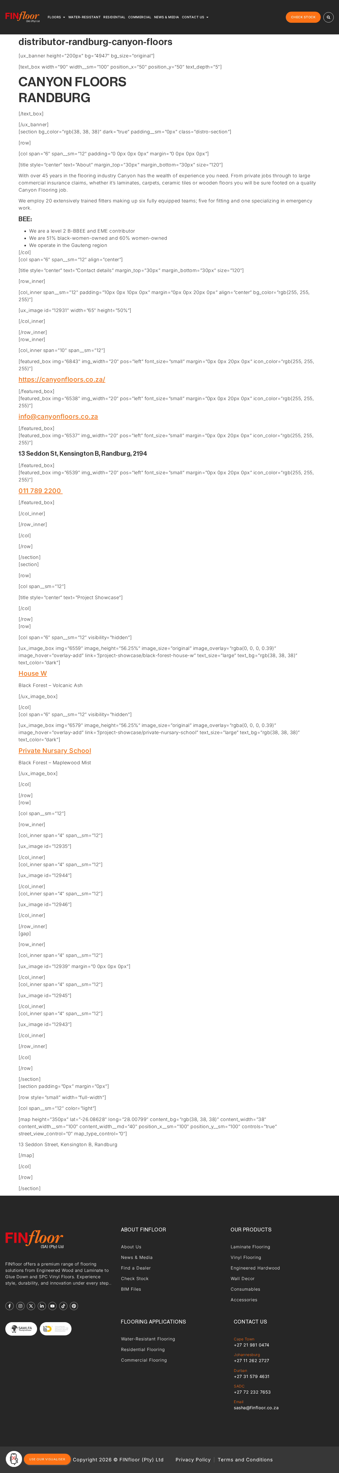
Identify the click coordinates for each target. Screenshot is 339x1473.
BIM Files (131, 1289)
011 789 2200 (41, 491)
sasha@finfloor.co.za (256, 1407)
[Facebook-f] (9, 1306)
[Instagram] (20, 1306)
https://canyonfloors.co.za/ (62, 379)
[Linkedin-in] (42, 1306)
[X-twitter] (31, 1306)
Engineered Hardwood (255, 1268)
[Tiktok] (63, 1306)
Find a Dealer (136, 1268)
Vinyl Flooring (246, 1257)
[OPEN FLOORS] (64, 17)
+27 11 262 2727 (251, 1360)
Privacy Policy (193, 1459)
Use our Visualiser (47, 1459)
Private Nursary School (55, 750)
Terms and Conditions (245, 1459)
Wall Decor (243, 1278)
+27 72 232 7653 (252, 1392)
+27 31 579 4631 (252, 1376)
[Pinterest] (74, 1306)
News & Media (137, 1257)
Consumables (245, 1289)
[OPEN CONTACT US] (207, 17)
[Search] (328, 17)
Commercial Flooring (144, 1360)
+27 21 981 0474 (251, 1345)
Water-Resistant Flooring (148, 1338)
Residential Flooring (143, 1349)
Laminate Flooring (250, 1246)
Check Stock (135, 1278)
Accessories (244, 1299)
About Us (131, 1246)
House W (33, 673)
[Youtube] (52, 1306)
